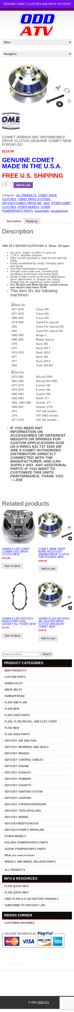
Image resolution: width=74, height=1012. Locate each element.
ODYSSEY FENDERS (18, 778)
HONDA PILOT (14, 683)
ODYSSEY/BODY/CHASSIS (22, 823)
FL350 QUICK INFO (17, 892)
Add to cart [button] (48, 568)
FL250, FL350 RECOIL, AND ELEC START (31, 721)
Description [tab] (14, 221)
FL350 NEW (12, 727)
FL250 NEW (12, 708)
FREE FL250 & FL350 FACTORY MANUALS (32, 898)
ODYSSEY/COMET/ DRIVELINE (22, 203)
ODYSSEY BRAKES (17, 753)
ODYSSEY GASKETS (18, 785)
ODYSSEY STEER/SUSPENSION (25, 804)
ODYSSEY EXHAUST (18, 772)
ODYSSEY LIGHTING (18, 798)
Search (47, 654)
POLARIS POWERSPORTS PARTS (26, 842)
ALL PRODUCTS (26, 195)
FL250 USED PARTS (17, 715)
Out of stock (12, 566)
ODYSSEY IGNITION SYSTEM (24, 791)
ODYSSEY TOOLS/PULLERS (23, 810)
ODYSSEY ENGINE (17, 766)
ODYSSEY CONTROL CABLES (24, 759)
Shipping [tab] (31, 221)
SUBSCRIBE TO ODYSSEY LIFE (25, 905)
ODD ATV (43, 1002)
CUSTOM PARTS (15, 677)
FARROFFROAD (14, 696)
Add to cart (23, 185)
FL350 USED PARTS (17, 734)
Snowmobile (42, 210)
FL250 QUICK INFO (17, 886)
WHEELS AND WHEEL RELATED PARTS (30, 861)
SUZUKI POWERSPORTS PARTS (25, 848)
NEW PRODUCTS (15, 670)
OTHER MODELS (28, 207)
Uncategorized (59, 210)
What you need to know (19, 855)
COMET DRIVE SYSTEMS (34, 199)
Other (46, 203)
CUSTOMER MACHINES (20, 922)
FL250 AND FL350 (16, 702)
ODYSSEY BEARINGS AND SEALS (27, 747)
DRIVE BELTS (13, 689)
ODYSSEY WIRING (16, 817)
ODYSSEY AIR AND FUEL (21, 740)
